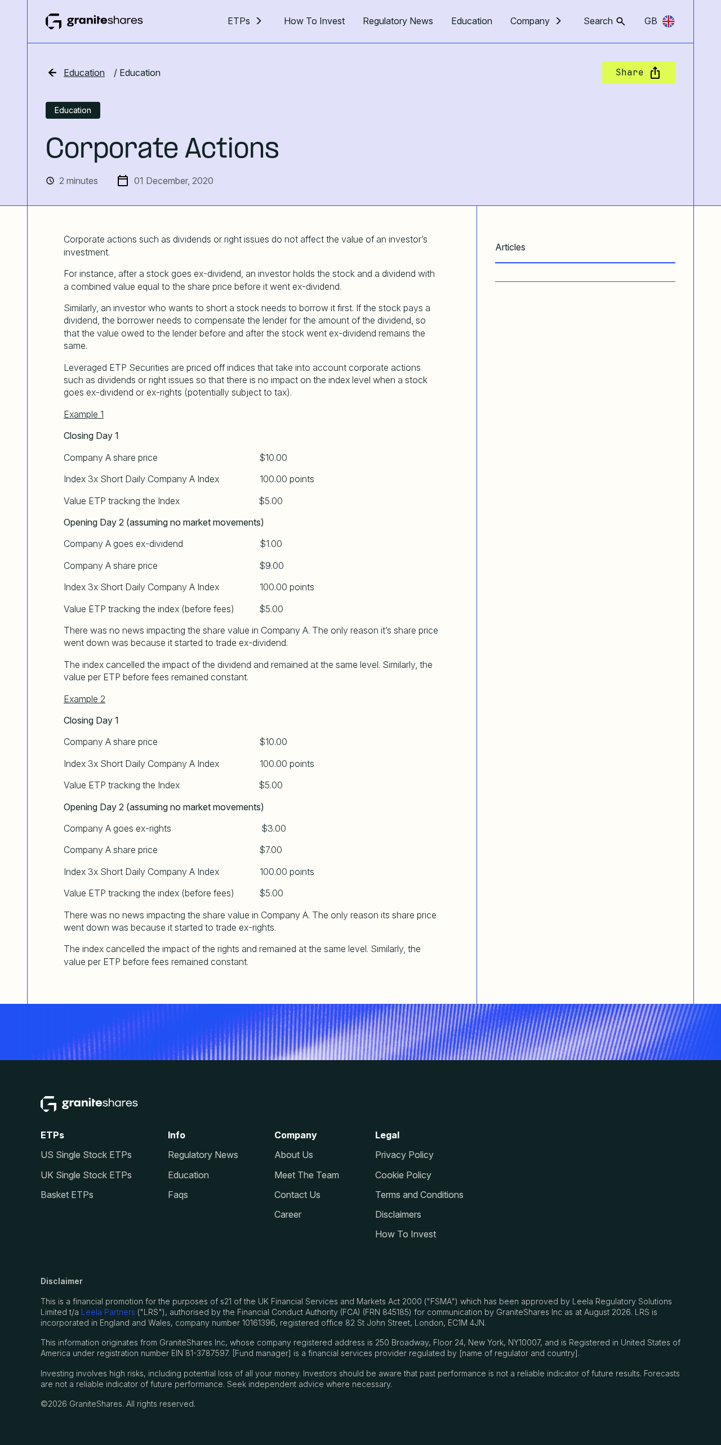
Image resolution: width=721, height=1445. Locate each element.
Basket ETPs (67, 1195)
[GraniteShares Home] (94, 21)
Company (530, 21)
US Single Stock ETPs (86, 1155)
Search (598, 21)
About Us (293, 1155)
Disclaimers (398, 1214)
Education (471, 20)
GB (650, 20)
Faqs (178, 1195)
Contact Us (297, 1195)
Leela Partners (108, 1312)
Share (630, 72)
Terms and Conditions (419, 1195)
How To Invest (314, 20)
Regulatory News (398, 20)
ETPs (239, 21)
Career (287, 1214)
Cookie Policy (403, 1175)
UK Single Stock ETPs (86, 1175)
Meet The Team (306, 1175)
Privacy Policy (404, 1155)
